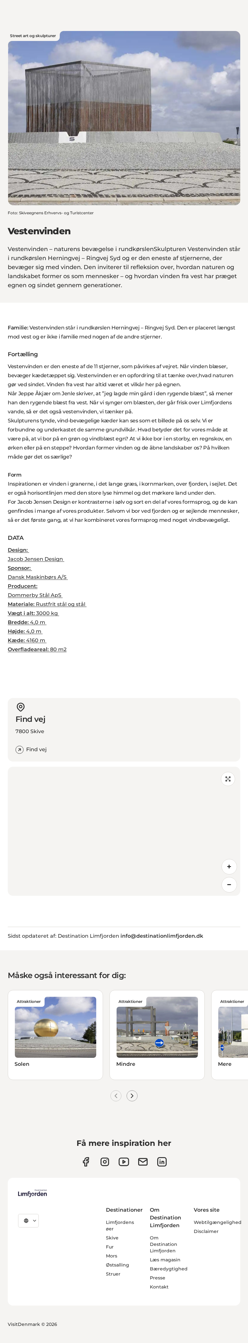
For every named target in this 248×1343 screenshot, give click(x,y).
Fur (110, 1247)
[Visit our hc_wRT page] (143, 1161)
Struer (113, 1274)
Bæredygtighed (169, 1269)
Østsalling (117, 1265)
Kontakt (159, 1287)
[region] (124, 831)
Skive (112, 1238)
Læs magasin (165, 1260)
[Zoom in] (229, 866)
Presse (157, 1278)
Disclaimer (206, 1231)
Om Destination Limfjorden (163, 1244)
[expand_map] (228, 779)
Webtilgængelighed (218, 1222)
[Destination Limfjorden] (32, 1193)
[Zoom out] (229, 885)
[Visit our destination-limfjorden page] (162, 1161)
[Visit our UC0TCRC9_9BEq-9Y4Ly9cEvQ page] (123, 1161)
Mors (111, 1256)
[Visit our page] (85, 1161)
